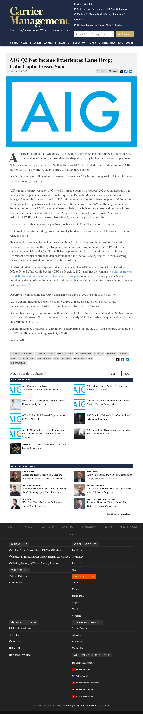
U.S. (90, 358)
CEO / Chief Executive (21, 354)
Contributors (15, 582)
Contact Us (77, 648)
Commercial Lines (45, 354)
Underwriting (18, 363)
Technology (78, 556)
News (24, 42)
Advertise (76, 634)
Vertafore (76, 615)
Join (120, 42)
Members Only (107, 42)
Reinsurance (45, 358)
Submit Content (80, 628)
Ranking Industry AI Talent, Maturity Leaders (100, 25)
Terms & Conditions (90, 705)
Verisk (75, 609)
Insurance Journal (83, 669)
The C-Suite (80, 358)
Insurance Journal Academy (87, 682)
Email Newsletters (21, 628)
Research (35, 42)
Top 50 (92, 42)
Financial (76, 563)
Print (102, 71)
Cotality (76, 582)
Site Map (104, 705)
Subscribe (77, 641)
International (83, 354)
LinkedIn (16, 648)
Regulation (79, 42)
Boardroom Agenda (81, 550)
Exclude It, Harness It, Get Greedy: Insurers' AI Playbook (41, 556)
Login (129, 42)
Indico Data (78, 595)
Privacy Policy (72, 705)
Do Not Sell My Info (20, 655)
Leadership (50, 42)
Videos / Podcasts (18, 575)
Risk (56, 358)
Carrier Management (84, 662)
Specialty (66, 358)
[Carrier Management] (39, 17)
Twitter (16, 634)
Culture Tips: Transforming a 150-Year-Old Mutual (102, 8)
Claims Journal (82, 676)
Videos (73, 534)
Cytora (75, 589)
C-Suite (14, 42)
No (127, 373)
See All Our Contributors (118, 513)
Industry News (65, 354)
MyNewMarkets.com (84, 695)
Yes (113, 373)
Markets (64, 42)
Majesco (76, 602)
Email (114, 71)
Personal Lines (26, 358)
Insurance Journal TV (84, 689)
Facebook (17, 641)
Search (126, 34)
